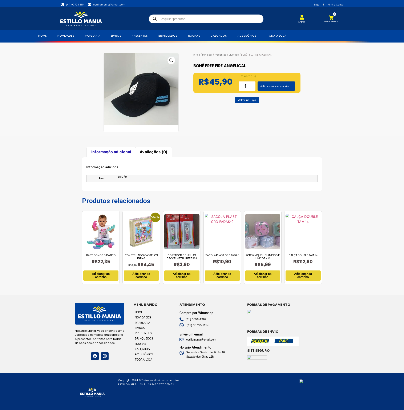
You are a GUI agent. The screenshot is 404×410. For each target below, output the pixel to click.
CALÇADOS (219, 36)
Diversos (234, 54)
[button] (171, 60)
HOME (42, 36)
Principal (207, 54)
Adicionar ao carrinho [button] (101, 275)
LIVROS (116, 36)
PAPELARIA (92, 36)
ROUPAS (194, 36)
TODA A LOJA (277, 36)
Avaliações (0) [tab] (153, 152)
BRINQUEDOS (168, 36)
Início (196, 54)
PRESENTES (140, 36)
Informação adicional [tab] (111, 152)
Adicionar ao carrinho (276, 86)
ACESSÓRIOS (247, 36)
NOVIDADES (65, 36)
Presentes (220, 54)
